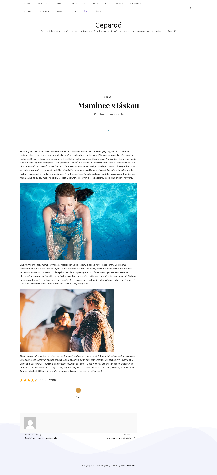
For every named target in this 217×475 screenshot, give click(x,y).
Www (59, 12)
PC (106, 4)
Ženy (98, 12)
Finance (60, 4)
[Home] (95, 114)
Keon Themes (128, 465)
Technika (28, 12)
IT (85, 4)
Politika (119, 4)
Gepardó (108, 25)
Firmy (74, 4)
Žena (86, 12)
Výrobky (44, 12)
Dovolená (43, 4)
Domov (27, 4)
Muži (95, 4)
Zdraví (73, 12)
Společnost (136, 4)
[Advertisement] (108, 61)
